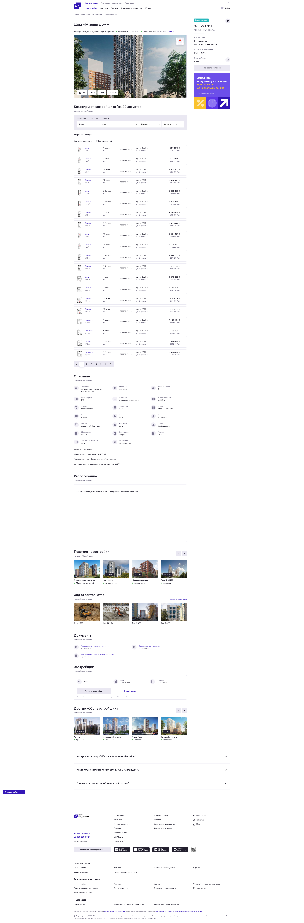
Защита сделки (81, 872)
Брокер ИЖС (80, 904)
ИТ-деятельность (121, 824)
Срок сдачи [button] (81, 118)
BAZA (196, 61)
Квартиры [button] (78, 134)
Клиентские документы (164, 824)
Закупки (157, 820)
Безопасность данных (163, 828)
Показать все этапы (178, 599)
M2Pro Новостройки (83, 892)
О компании (119, 815)
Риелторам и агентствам (111, 3)
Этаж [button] (105, 118)
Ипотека (117, 867)
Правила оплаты (160, 815)
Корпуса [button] (88, 134)
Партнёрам (129, 3)
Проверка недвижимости (125, 872)
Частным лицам (91, 3)
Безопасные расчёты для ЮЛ (166, 904)
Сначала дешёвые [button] (82, 141)
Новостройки (80, 867)
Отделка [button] (94, 118)
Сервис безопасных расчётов (206, 884)
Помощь (117, 828)
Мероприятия (199, 888)
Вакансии (118, 820)
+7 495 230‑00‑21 (82, 837)
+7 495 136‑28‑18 (82, 833)
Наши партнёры (121, 832)
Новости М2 (119, 841)
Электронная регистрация (86, 888)
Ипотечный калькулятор (164, 867)
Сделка (196, 867)
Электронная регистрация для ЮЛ (129, 904)
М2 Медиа (118, 837)
